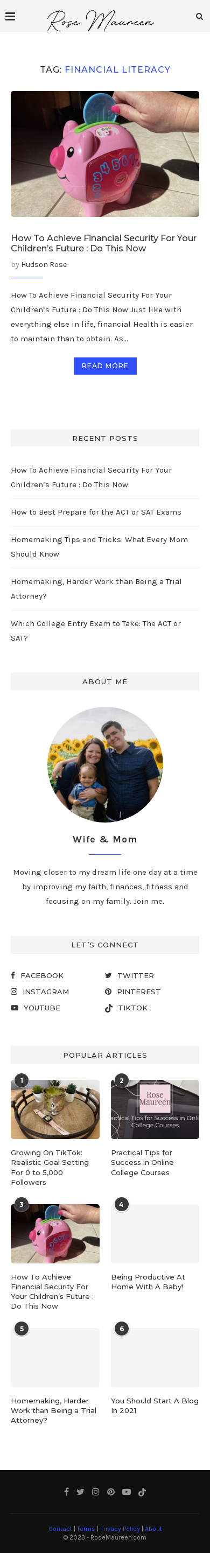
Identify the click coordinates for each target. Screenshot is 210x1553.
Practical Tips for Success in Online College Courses (142, 1162)
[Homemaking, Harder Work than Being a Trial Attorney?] (55, 1357)
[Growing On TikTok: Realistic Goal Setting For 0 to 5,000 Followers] (55, 1109)
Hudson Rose (44, 264)
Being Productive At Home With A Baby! (148, 1282)
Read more (105, 366)
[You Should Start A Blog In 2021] (155, 1357)
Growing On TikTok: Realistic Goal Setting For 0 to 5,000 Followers (50, 1167)
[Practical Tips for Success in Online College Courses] (155, 1109)
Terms (86, 1529)
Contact (60, 1529)
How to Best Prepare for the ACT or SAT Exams (96, 512)
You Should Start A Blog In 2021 (155, 1405)
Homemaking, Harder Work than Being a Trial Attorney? (53, 1410)
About (153, 1529)
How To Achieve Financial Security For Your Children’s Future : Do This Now (104, 243)
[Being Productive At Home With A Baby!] (155, 1233)
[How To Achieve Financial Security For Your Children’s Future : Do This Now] (105, 153)
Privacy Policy (120, 1529)
